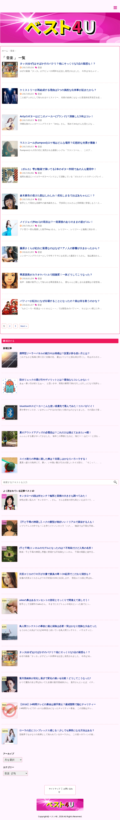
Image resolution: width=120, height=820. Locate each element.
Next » (23, 326)
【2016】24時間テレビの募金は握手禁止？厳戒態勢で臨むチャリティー (57, 704)
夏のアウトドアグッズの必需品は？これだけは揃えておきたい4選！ (55, 432)
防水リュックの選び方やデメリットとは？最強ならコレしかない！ (55, 379)
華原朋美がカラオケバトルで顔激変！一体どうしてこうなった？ (56, 274)
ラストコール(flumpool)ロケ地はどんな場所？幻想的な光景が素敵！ (59, 142)
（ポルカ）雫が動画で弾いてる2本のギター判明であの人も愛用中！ (58, 169)
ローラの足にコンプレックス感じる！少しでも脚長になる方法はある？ (56, 730)
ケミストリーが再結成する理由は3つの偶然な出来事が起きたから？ (58, 89)
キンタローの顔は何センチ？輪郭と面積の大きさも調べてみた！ (53, 495)
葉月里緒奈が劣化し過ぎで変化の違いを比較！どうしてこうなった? (55, 678)
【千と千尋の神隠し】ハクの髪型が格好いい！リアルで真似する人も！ (56, 521)
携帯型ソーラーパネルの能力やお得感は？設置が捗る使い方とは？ (55, 353)
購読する (9, 340)
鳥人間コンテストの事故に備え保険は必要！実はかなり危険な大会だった (58, 626)
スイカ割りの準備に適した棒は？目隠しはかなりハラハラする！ (54, 458)
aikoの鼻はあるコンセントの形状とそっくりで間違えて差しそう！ (54, 600)
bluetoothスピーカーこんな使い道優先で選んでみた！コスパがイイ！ (57, 406)
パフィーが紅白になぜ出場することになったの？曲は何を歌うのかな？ (60, 300)
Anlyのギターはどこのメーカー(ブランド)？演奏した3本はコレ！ (56, 116)
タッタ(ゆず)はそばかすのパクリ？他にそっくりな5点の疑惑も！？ (57, 63)
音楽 (40, 67)
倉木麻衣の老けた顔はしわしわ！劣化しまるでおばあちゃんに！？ (57, 195)
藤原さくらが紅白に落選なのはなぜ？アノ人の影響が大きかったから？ (60, 248)
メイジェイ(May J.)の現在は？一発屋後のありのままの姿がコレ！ (56, 221)
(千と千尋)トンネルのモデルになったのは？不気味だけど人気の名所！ (56, 547)
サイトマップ (54, 789)
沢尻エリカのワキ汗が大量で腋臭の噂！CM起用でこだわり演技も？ (55, 573)
